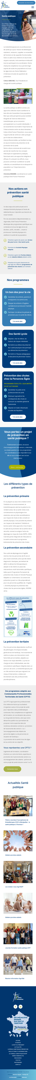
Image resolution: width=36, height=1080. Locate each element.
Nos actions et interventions (18, 1051)
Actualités (18, 1047)
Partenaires (18, 1062)
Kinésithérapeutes (18, 1056)
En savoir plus (17, 321)
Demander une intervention (26, 3)
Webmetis (24, 1077)
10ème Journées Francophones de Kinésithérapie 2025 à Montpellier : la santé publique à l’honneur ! (17, 822)
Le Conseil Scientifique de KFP (18, 1053)
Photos (18, 1060)
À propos (18, 1042)
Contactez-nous (12, 769)
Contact (18, 1064)
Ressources (18, 1058)
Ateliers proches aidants (13, 855)
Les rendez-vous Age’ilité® (14, 887)
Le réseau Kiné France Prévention (18, 1049)
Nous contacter (17, 467)
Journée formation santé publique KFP (17, 948)
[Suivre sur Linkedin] (20, 1007)
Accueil (18, 1040)
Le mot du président (18, 1045)
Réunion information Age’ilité (14, 978)
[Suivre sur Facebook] (15, 1007)
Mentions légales (17, 1074)
